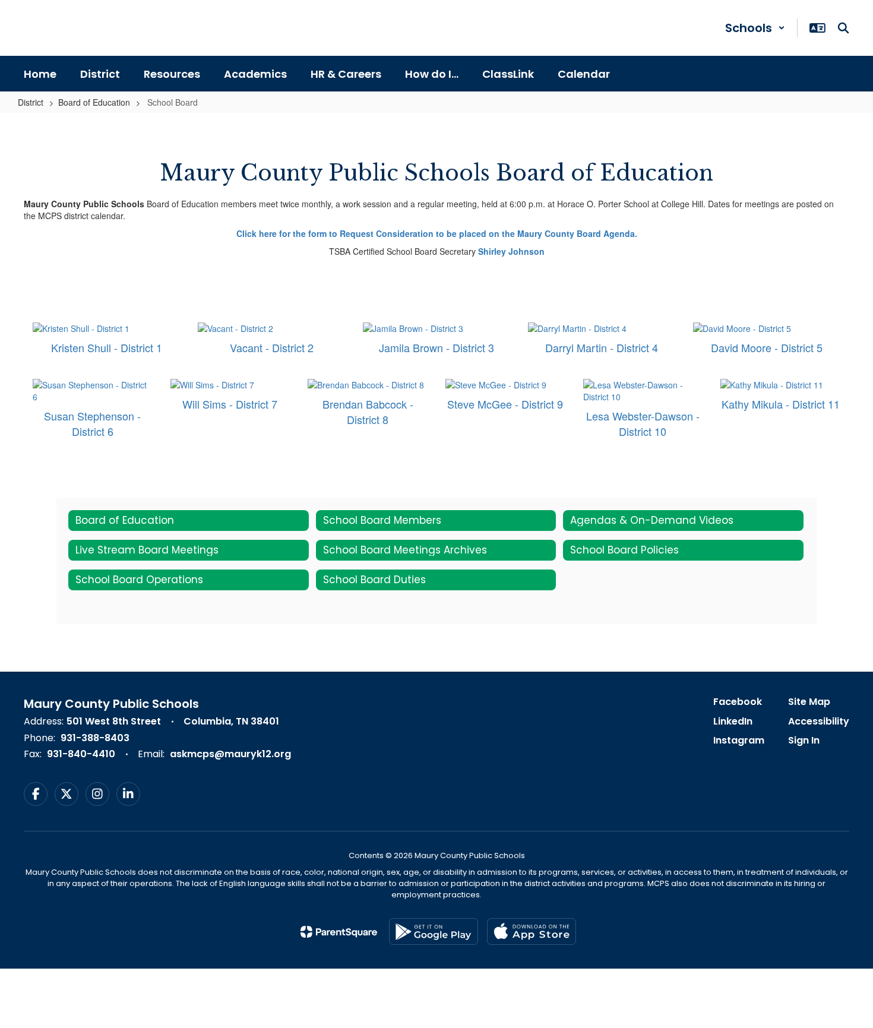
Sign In (804, 740)
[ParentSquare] (339, 932)
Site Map (809, 701)
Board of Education (94, 102)
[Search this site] (843, 28)
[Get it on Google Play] (433, 931)
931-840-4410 (81, 754)
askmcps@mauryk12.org (230, 754)
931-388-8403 (95, 738)
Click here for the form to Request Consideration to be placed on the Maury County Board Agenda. (436, 233)
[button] (755, 28)
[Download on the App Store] (531, 931)
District (30, 102)
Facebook (737, 701)
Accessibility (818, 721)
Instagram (738, 740)
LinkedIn (732, 721)
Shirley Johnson (511, 251)
